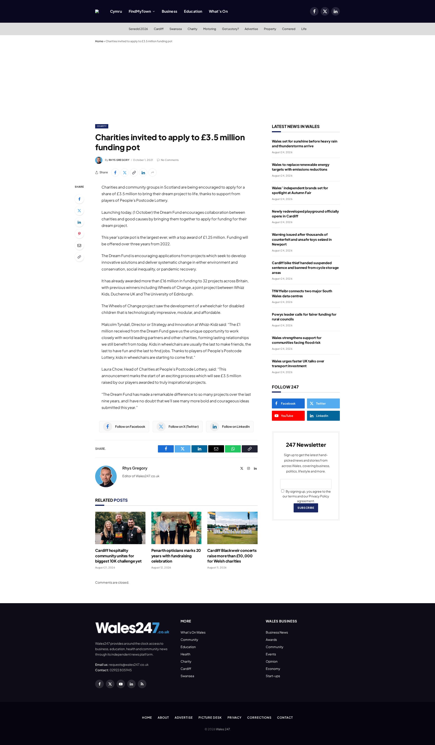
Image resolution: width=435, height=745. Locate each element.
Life (304, 29)
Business (169, 11)
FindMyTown (140, 11)
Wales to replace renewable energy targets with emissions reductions (300, 166)
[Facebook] (79, 199)
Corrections (259, 717)
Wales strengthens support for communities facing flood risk (296, 339)
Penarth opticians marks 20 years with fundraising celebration (176, 555)
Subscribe (305, 507)
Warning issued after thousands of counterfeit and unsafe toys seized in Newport (301, 239)
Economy (273, 668)
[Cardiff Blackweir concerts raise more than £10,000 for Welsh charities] (232, 528)
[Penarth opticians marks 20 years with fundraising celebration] (176, 528)
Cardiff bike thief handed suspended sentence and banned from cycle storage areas (305, 268)
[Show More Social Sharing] (152, 172)
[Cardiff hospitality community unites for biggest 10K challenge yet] (120, 528)
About (163, 717)
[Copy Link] (134, 172)
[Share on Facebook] (115, 172)
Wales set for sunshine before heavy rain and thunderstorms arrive (304, 143)
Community (189, 639)
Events (271, 654)
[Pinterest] (79, 233)
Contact (285, 717)
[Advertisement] (217, 82)
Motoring (209, 29)
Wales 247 (223, 729)
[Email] (79, 245)
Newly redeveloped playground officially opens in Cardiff (305, 213)
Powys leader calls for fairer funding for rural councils (304, 316)
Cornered (288, 29)
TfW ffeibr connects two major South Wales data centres (302, 293)
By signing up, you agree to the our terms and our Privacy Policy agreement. (307, 496)
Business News (277, 632)
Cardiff (159, 29)
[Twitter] (79, 210)
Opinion (272, 661)
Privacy (234, 717)
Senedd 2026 (138, 29)
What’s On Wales (193, 632)
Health (185, 654)
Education (193, 11)
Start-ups (273, 676)
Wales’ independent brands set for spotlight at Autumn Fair (300, 190)
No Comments (170, 159)
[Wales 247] (97, 11)
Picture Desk (210, 717)
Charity (192, 29)
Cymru (116, 11)
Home (99, 41)
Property (270, 29)
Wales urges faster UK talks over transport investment (298, 363)
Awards (271, 639)
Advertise (251, 29)
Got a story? (230, 29)
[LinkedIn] (79, 222)
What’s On (218, 11)
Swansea (175, 29)
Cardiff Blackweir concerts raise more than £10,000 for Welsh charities (232, 555)
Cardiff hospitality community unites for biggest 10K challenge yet (118, 555)
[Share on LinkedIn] (143, 172)
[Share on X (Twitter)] (125, 172)
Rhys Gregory (119, 159)
